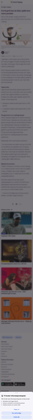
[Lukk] (16, 393)
